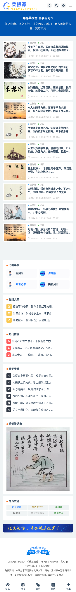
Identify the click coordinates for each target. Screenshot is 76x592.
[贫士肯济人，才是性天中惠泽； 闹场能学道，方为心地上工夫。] (15, 171)
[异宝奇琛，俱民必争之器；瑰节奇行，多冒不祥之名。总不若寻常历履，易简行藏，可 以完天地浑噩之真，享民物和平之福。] (15, 70)
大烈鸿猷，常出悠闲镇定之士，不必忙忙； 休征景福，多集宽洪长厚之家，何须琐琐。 (49, 192)
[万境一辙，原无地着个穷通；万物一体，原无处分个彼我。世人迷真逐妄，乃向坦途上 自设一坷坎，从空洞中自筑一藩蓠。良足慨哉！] (15, 232)
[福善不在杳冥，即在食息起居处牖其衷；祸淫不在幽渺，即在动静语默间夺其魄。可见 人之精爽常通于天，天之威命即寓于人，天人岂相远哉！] (15, 50)
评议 (42, 43)
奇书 (23, 589)
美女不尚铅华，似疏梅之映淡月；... (32, 410)
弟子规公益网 (37, 513)
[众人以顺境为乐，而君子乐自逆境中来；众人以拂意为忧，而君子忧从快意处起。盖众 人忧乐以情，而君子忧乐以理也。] (15, 110)
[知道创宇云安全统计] (38, 550)
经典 (53, 589)
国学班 (16, 513)
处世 (7, 589)
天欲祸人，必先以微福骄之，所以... (31, 348)
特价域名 (16, 507)
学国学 (58, 507)
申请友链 (58, 513)
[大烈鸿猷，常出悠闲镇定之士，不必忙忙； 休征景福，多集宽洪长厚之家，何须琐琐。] (15, 192)
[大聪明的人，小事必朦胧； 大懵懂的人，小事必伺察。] (15, 212)
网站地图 (45, 566)
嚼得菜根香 (32, 562)
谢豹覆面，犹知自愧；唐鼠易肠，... (32, 320)
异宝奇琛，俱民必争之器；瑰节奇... (32, 313)
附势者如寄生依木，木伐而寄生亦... (31, 341)
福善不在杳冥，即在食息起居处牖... (32, 306)
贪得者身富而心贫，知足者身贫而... (32, 376)
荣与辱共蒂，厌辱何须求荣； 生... (31, 389)
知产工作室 (37, 507)
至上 (68, 589)
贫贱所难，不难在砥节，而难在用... (32, 396)
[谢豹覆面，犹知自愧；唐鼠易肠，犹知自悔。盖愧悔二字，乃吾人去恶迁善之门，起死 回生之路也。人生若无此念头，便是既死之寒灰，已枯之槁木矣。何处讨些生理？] (15, 90)
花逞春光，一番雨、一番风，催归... (31, 355)
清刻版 (33, 43)
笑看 (38, 589)
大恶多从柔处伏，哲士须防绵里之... (32, 382)
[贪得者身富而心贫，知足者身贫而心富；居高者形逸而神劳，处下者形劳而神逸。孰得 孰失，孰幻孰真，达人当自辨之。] (15, 131)
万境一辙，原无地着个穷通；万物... (32, 403)
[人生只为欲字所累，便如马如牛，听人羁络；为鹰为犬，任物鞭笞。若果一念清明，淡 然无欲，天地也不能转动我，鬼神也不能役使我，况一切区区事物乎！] (15, 151)
